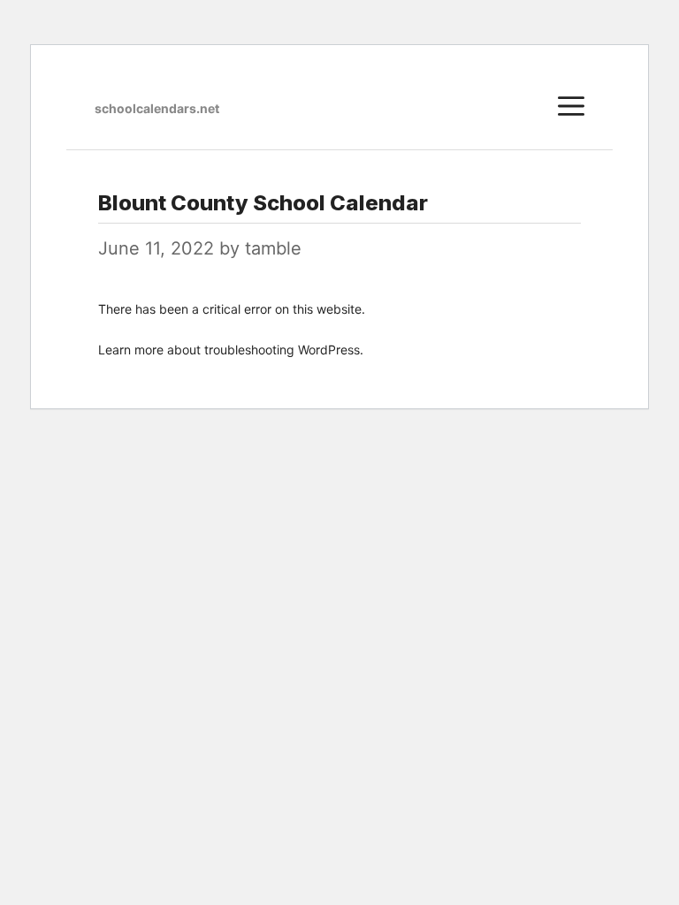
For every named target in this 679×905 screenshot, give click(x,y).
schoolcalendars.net (157, 108)
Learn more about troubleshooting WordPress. (230, 349)
